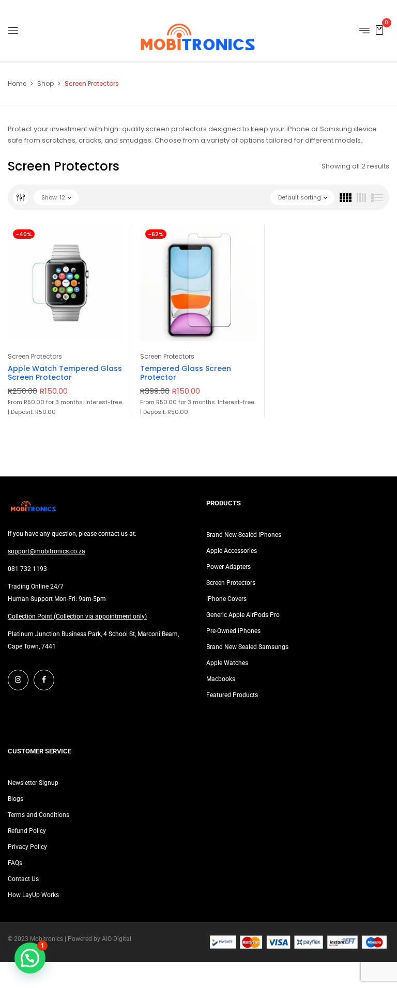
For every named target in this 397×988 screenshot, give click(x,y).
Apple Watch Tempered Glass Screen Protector (65, 372)
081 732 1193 (27, 569)
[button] (379, 30)
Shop (45, 83)
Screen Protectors (35, 356)
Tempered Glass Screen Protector (185, 372)
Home (17, 83)
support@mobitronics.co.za (46, 551)
